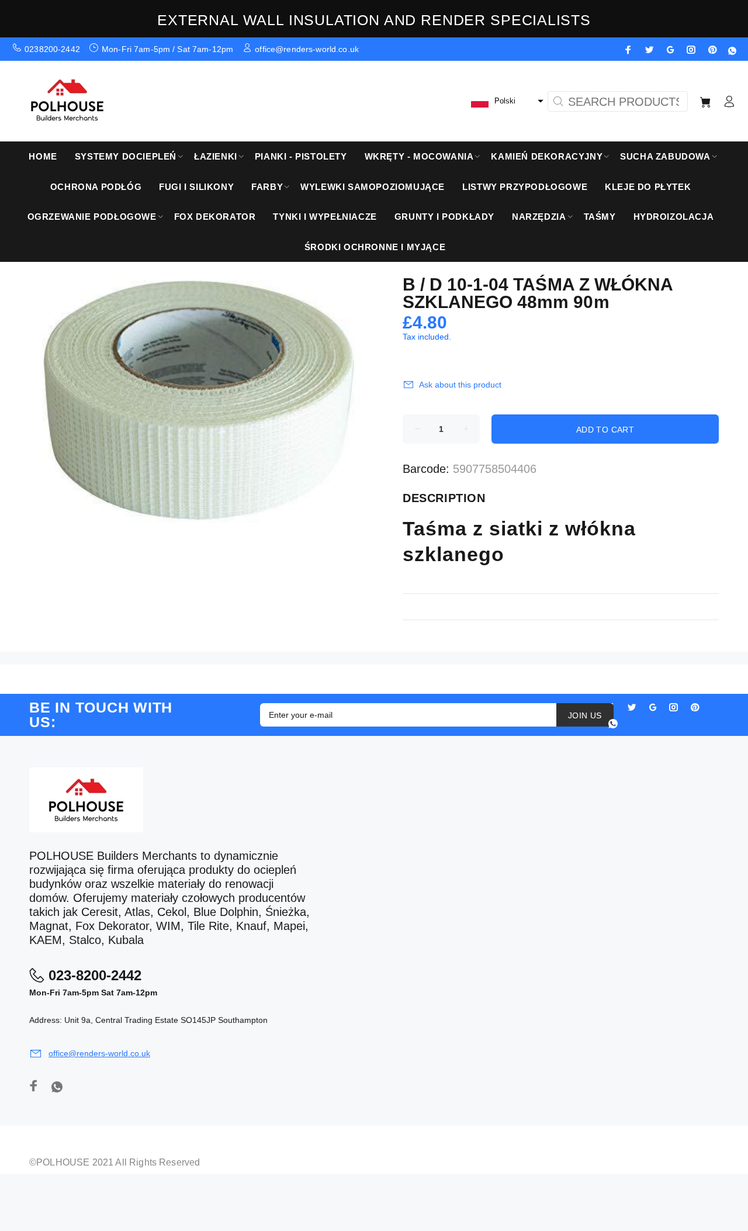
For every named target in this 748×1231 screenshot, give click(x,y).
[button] (506, 101)
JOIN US (585, 715)
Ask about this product (460, 384)
